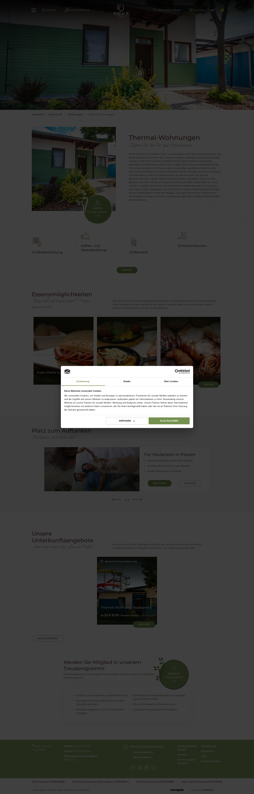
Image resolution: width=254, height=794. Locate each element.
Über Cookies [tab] (171, 381)
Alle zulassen (169, 420)
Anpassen (125, 420)
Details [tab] (127, 381)
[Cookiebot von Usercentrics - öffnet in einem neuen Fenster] (177, 371)
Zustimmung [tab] (83, 381)
